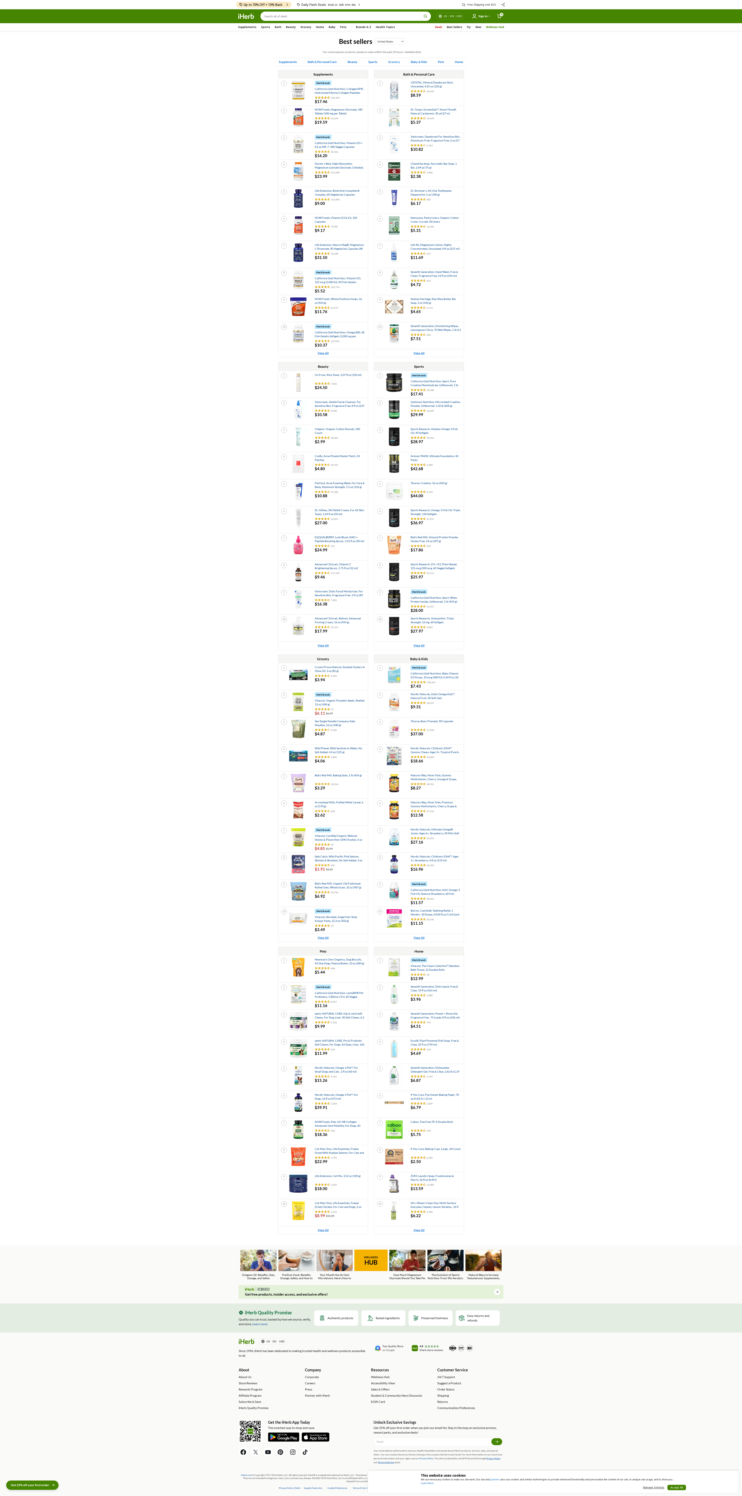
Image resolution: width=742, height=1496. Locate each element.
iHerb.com (246, 1475)
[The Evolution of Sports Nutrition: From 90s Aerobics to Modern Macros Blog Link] (445, 1265)
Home (320, 27)
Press (308, 1389)
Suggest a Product (449, 1383)
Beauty (291, 27)
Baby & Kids (419, 62)
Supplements (247, 27)
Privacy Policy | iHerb (290, 1488)
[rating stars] (322, 97)
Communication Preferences (456, 1408)
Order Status (445, 1389)
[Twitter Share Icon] (256, 1452)
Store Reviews (248, 1383)
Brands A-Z (363, 27)
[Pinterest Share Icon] (280, 1452)
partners (495, 1479)
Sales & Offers (380, 1389)
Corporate (312, 1377)
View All (323, 353)
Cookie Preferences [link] (337, 1488)
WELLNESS (371, 1261)
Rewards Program (250, 1389)
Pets (343, 27)
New (478, 27)
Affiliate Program (250, 1395)
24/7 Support (446, 1377)
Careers (310, 1383)
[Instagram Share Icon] (293, 1452)
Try (468, 27)
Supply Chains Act (313, 1488)
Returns (442, 1401)
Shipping (443, 1395)
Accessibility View (383, 1383)
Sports (265, 27)
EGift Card (378, 1401)
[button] (503, 5)
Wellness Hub (495, 27)
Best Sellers (454, 27)
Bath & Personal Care (322, 62)
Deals (438, 27)
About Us (245, 1377)
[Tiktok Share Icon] (305, 1452)
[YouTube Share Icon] (268, 1452)
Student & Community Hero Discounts (396, 1395)
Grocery (305, 27)
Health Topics (385, 27)
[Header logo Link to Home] (246, 16)
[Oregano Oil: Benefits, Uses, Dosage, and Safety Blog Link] (258, 1265)
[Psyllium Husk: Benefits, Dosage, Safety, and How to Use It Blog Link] (296, 1265)
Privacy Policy (494, 1458)
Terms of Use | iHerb (363, 1488)
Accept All (677, 1487)
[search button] (425, 16)
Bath (278, 27)
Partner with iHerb (317, 1395)
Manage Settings (653, 1487)
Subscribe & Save (250, 1401)
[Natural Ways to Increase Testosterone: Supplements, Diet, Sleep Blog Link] (483, 1265)
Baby (332, 27)
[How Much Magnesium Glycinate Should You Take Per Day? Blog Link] (407, 1265)
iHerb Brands (323, 83)
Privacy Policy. (426, 1458)
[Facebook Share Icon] (243, 1452)
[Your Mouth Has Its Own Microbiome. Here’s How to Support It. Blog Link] (334, 1265)
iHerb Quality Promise (253, 1408)
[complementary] (337, 1488)
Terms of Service (386, 1462)
